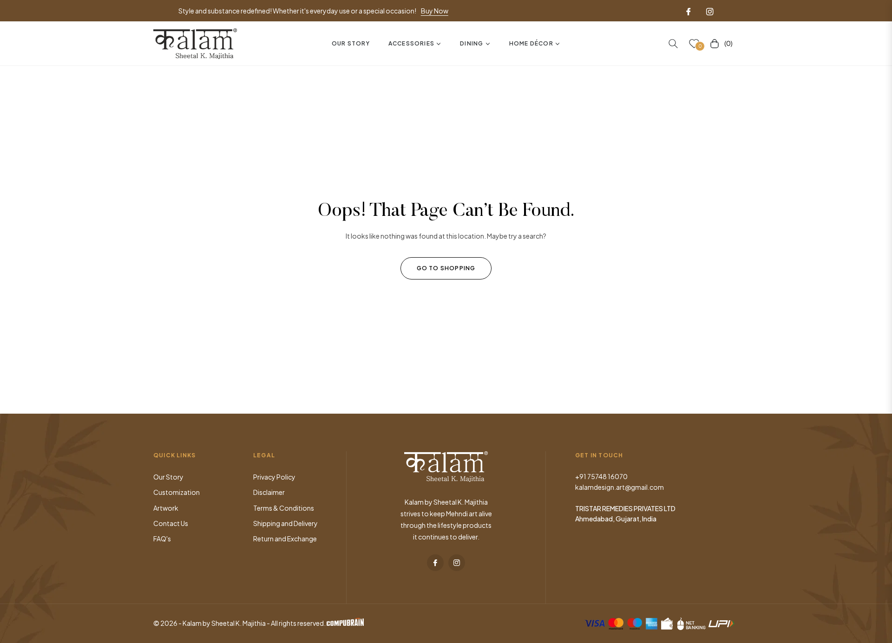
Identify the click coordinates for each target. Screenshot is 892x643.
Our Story (168, 477)
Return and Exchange (285, 538)
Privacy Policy (274, 477)
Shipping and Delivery (285, 523)
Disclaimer (269, 492)
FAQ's (162, 538)
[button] (673, 43)
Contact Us (170, 523)
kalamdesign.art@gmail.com (619, 487)
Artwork (165, 508)
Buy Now (434, 10)
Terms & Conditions (283, 508)
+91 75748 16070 (601, 476)
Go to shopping (446, 268)
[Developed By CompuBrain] (345, 623)
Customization (176, 492)
